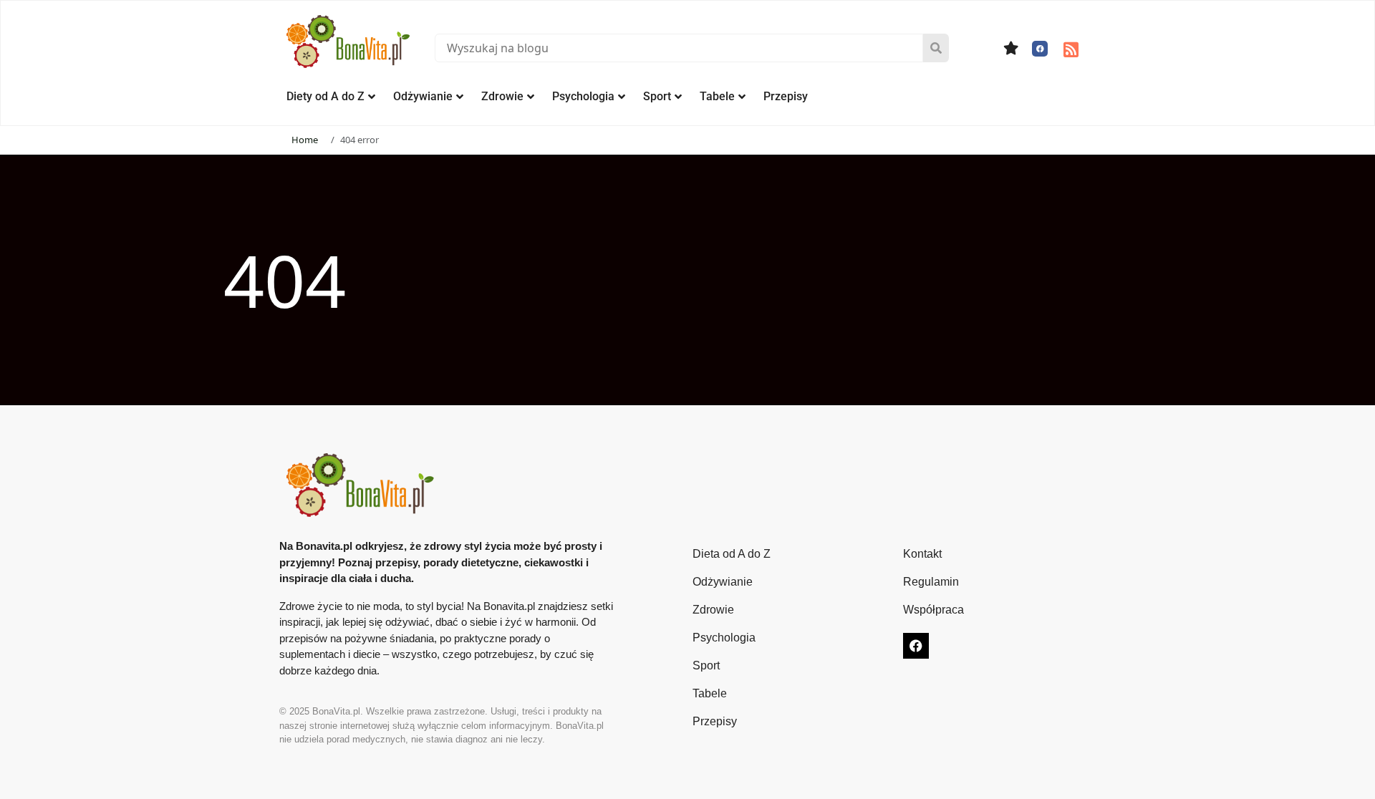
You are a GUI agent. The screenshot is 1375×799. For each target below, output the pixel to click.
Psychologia (583, 96)
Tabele (717, 96)
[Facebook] (1040, 49)
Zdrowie (502, 96)
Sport (657, 96)
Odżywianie (423, 96)
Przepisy (785, 96)
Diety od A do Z (325, 96)
